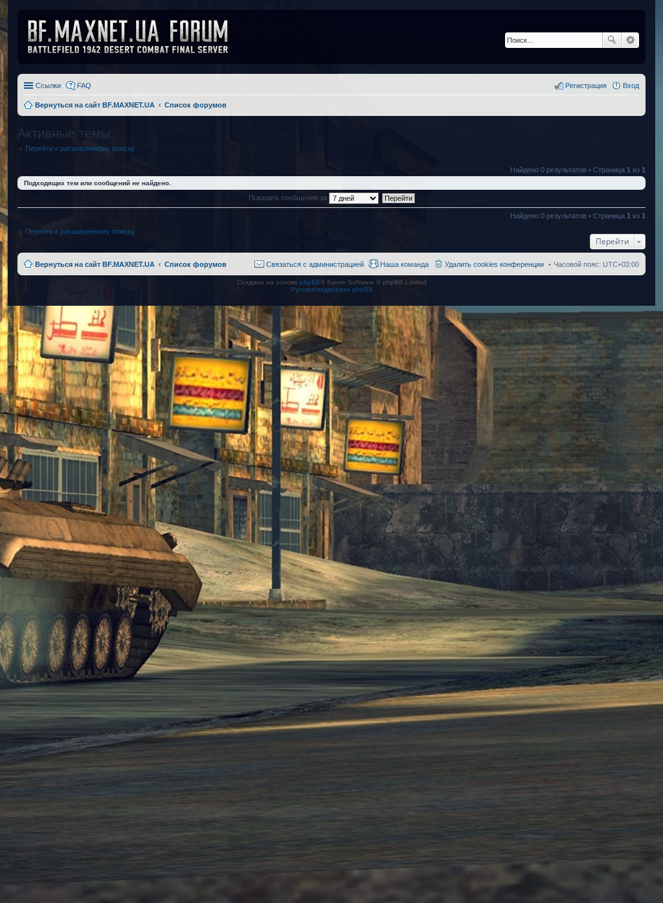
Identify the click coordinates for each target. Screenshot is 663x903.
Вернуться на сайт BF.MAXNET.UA (95, 264)
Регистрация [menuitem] (586, 85)
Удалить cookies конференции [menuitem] (494, 264)
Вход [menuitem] (631, 85)
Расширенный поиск (630, 40)
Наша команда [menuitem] (404, 264)
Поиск (612, 40)
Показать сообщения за (289, 197)
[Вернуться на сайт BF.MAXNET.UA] (136, 37)
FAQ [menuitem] (84, 85)
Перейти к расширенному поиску (80, 148)
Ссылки (48, 85)
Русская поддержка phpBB (332, 289)
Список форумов (195, 264)
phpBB (310, 282)
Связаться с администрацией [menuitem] (315, 264)
